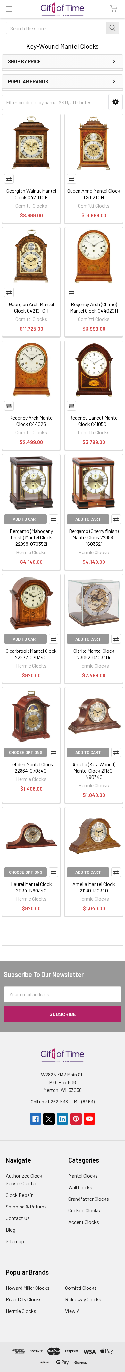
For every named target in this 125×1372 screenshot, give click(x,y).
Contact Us (18, 1218)
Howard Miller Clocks (28, 1288)
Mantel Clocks (83, 1176)
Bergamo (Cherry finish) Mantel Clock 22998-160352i (94, 537)
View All (73, 1311)
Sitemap (15, 1241)
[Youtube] (89, 1119)
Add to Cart (25, 519)
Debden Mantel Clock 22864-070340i (31, 767)
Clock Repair (19, 1195)
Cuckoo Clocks (84, 1210)
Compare (9, 179)
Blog (10, 1229)
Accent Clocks (83, 1222)
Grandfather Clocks (88, 1199)
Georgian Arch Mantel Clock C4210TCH (31, 307)
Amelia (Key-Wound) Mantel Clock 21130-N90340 (93, 770)
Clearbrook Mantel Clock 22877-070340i (31, 654)
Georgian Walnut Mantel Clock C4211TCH (31, 194)
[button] (115, 102)
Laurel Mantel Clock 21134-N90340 (31, 887)
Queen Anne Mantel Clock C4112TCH (93, 194)
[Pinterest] (76, 1119)
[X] (49, 1119)
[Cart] (115, 9)
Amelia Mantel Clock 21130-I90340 (93, 887)
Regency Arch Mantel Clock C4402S (31, 420)
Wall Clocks (80, 1187)
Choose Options (25, 752)
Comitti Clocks (81, 1288)
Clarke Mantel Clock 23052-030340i (93, 654)
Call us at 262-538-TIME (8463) (63, 1101)
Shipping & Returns (26, 1206)
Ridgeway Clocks (83, 1299)
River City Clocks (24, 1299)
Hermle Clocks (21, 1311)
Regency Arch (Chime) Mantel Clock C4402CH (94, 307)
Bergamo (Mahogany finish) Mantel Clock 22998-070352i (31, 537)
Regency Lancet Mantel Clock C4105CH (94, 420)
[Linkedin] (62, 1119)
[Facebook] (35, 1119)
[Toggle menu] (9, 9)
